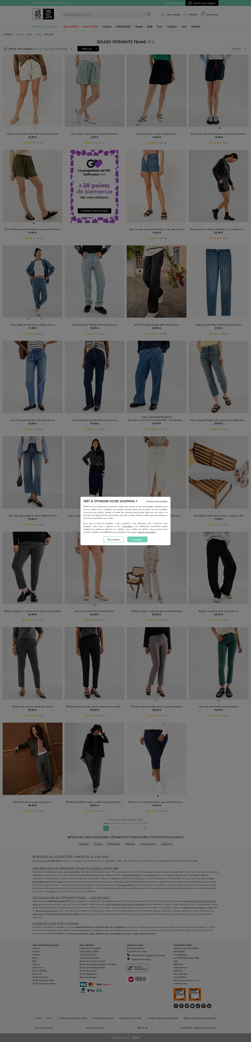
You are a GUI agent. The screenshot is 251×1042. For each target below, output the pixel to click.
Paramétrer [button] (127, 526)
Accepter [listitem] (137, 539)
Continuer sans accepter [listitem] (157, 501)
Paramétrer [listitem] (113, 539)
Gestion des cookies (146, 532)
